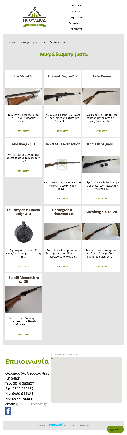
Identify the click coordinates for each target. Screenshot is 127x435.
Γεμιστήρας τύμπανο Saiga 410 (23, 211)
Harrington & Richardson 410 (62, 211)
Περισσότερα (23, 131)
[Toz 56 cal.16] (23, 96)
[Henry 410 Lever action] (62, 164)
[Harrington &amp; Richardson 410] (62, 232)
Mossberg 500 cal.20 (101, 211)
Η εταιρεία (76, 11)
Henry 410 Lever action (62, 144)
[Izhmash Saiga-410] (62, 96)
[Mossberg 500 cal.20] (101, 232)
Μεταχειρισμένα (29, 42)
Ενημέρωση (76, 17)
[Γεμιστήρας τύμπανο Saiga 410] (23, 232)
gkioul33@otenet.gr (31, 403)
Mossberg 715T (23, 144)
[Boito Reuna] (101, 96)
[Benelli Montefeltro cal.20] (23, 299)
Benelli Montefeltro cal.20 (23, 279)
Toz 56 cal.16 (23, 76)
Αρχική (76, 5)
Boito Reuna (101, 76)
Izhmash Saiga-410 (62, 76)
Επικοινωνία (76, 23)
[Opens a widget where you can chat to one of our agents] (115, 429)
